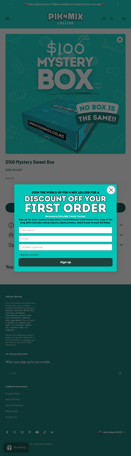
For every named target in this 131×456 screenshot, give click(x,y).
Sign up (65, 262)
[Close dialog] (111, 190)
